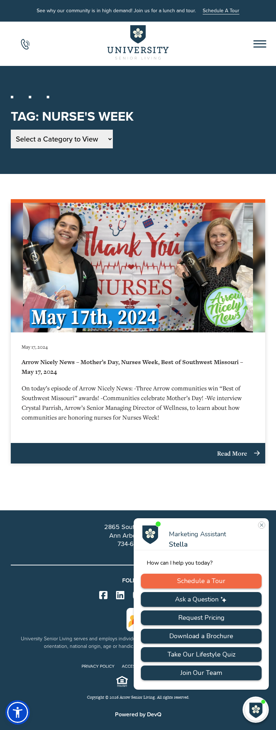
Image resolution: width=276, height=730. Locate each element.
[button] (17, 712)
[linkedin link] (120, 595)
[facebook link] (103, 595)
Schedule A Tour (221, 10)
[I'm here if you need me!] (256, 710)
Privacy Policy (98, 666)
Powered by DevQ (138, 714)
